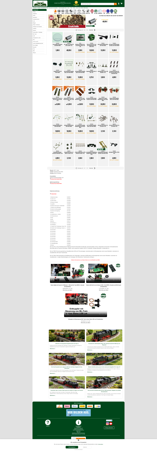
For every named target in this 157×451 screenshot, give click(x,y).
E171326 (68, 214)
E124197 (68, 231)
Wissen (34, 52)
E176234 (68, 222)
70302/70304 (53, 193)
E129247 (68, 197)
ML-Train (34, 34)
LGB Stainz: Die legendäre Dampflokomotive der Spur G (66, 343)
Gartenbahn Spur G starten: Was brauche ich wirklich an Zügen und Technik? (67, 390)
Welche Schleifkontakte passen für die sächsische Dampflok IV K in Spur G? (104, 366)
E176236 (68, 226)
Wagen (34, 22)
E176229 (68, 202)
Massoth (34, 47)
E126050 (68, 212)
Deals (34, 15)
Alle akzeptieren (71, 447)
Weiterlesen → (53, 348)
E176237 (68, 227)
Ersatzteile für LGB (36, 37)
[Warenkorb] (121, 3)
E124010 (68, 234)
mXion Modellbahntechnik (38, 43)
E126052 (68, 239)
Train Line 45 (35, 41)
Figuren (34, 30)
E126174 (68, 221)
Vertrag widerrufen (109, 427)
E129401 (68, 217)
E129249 (68, 245)
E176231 (68, 207)
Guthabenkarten (36, 19)
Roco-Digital (35, 45)
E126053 (68, 241)
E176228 (68, 200)
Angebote (35, 13)
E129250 (68, 243)
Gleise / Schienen (36, 24)
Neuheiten (35, 17)
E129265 (68, 233)
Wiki (34, 50)
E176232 (68, 209)
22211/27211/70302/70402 (56, 179)
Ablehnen (85, 447)
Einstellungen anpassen (78, 449)
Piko (34, 39)
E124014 (68, 229)
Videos (34, 11)
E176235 (68, 224)
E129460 (68, 219)
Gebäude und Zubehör (37, 26)
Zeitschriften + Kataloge (37, 32)
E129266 (68, 203)
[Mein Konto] (119, 3)
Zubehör (34, 28)
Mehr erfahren (100, 444)
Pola (34, 48)
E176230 (68, 205)
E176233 (68, 215)
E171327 (68, 210)
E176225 (68, 198)
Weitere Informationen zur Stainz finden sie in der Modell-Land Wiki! (85, 259)
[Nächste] (94, 30)
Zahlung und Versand (78, 428)
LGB (34, 35)
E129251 (68, 236)
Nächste (91, 30)
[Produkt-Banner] (66, 27)
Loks (34, 21)
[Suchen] (115, 4)
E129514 (68, 238)
